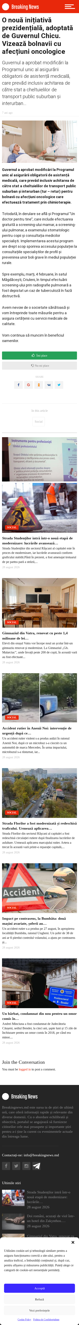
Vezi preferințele (39, 1310)
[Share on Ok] (38, 385)
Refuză (39, 1299)
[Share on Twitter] (59, 385)
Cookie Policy (24, 1319)
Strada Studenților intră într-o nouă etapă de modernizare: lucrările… (48, 1197)
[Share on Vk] (49, 385)
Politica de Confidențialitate (46, 1319)
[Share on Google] (28, 385)
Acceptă (39, 1288)
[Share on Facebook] (18, 385)
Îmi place (41, 355)
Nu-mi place (41, 365)
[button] (73, 1242)
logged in (25, 1069)
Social (39, 421)
